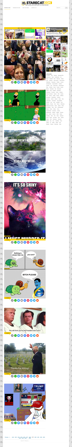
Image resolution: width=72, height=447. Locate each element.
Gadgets (61, 92)
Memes (51, 103)
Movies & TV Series (50, 105)
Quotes (58, 110)
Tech (51, 119)
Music (56, 105)
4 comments (8, 373)
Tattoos (47, 119)
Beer (55, 78)
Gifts (58, 93)
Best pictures (26, 7)
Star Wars (55, 117)
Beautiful (51, 78)
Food (51, 90)
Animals (55, 75)
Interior (52, 98)
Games (55, 93)
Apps (53, 77)
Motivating (62, 103)
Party (53, 107)
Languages (54, 100)
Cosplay (60, 83)
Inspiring (58, 97)
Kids (63, 98)
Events (62, 87)
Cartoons (50, 80)
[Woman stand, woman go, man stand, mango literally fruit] (64, 60)
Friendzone (48, 92)
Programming (48, 110)
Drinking (50, 87)
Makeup (47, 103)
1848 (30, 437)
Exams (47, 88)
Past (56, 107)
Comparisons (48, 83)
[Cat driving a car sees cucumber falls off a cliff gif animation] (56, 68)
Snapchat (61, 115)
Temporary (55, 119)
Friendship (59, 90)
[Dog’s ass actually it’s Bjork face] (64, 46)
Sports (51, 117)
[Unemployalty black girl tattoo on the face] (56, 46)
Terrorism (59, 119)
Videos (57, 122)
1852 (41, 437)
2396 (30, 438)
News (63, 105)
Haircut (50, 95)
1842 (13, 437)
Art (60, 77)
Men (55, 103)
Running (61, 112)
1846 (24, 437)
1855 (23, 438)
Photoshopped (60, 107)
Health (54, 95)
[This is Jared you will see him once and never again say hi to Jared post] (49, 68)
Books (62, 78)
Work (60, 124)
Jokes (60, 98)
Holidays (61, 95)
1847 (27, 437)
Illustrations (48, 97)
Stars (59, 117)
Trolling (47, 122)
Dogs (47, 87)
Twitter (53, 122)
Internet (56, 98)
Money (58, 103)
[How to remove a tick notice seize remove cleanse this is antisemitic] (64, 68)
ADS (52, 75)
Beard (47, 78)
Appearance (48, 77)
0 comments (8, 79)
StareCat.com (7, 7)
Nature (59, 105)
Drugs (54, 87)
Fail (55, 88)
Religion (53, 112)
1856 (26, 438)
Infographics (53, 97)
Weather (47, 124)
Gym (47, 95)
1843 (16, 437)
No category (48, 107)
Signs (52, 115)
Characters (53, 82)
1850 (35, 437)
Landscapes (48, 100)
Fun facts (53, 92)
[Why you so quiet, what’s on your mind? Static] (56, 60)
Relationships (48, 112)
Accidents (48, 75)
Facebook (52, 88)
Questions (54, 110)
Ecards (58, 87)
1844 (19, 437)
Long (54, 102)
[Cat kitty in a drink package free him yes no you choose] (49, 39)
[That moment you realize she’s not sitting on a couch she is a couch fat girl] (56, 53)
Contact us (33, 7)
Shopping (48, 115)
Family (47, 90)
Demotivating (61, 85)
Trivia (61, 120)
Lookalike (58, 102)
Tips (50, 120)
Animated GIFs (61, 75)
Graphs (62, 93)
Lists (51, 102)
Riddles (57, 112)
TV (50, 122)
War (60, 122)
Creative (47, 85)
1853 (44, 437)
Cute (51, 85)
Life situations (59, 100)
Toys (53, 120)
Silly (54, 115)
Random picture (16, 7)
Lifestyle (47, 102)
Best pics (58, 78)
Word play (56, 124)
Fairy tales (59, 88)
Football (54, 90)
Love (62, 102)
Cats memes (56, 80)
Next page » (25, 441)
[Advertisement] (36, 18)
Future (57, 92)
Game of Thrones (49, 93)
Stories (62, 117)
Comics (62, 82)
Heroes (57, 95)
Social (47, 117)
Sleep (58, 115)
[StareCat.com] (36, 3)
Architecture (57, 77)
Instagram (48, 98)
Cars (47, 80)
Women (51, 124)
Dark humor (55, 85)
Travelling (57, 120)
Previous (6, 437)
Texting (47, 120)
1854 (20, 438)
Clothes (58, 82)
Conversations (55, 83)
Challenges (48, 82)
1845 (21, 437)
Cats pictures (62, 80)
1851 (38, 437)
